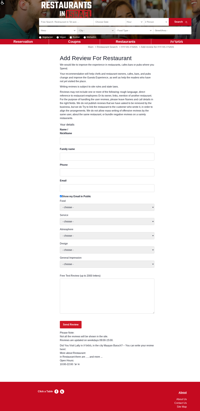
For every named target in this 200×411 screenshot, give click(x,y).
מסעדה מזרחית (129, 47)
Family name (67, 149)
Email (63, 180)
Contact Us (180, 403)
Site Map (182, 406)
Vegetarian (47, 37)
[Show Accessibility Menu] (2, 2)
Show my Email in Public (76, 196)
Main (90, 47)
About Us (181, 399)
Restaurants (125, 42)
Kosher (76, 37)
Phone (64, 164)
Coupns (74, 42)
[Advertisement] (15, 94)
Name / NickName (66, 131)
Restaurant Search (107, 47)
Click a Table (45, 391)
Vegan (63, 37)
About (183, 392)
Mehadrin (91, 37)
